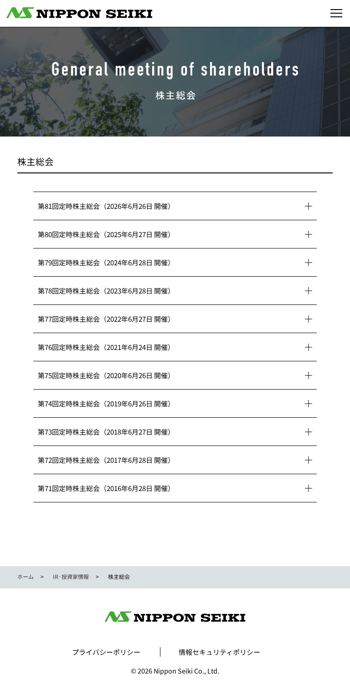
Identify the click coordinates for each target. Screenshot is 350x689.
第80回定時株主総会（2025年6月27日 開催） (106, 234)
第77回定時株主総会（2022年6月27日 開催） (106, 319)
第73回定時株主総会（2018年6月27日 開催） (106, 431)
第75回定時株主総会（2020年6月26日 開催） (106, 375)
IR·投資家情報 (71, 576)
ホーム (25, 576)
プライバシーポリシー (106, 652)
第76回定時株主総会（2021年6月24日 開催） (106, 347)
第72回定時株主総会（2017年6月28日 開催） (106, 460)
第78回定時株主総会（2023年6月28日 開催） (106, 290)
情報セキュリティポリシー (219, 652)
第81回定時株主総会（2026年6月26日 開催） (106, 206)
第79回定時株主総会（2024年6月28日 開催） (106, 262)
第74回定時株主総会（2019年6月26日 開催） (106, 403)
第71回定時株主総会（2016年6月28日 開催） (106, 488)
